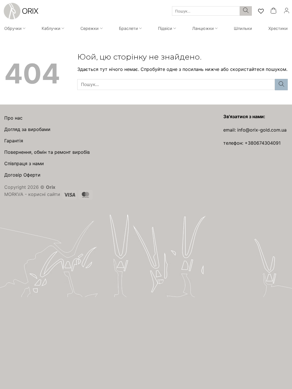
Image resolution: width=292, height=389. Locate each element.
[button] (273, 11)
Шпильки (243, 28)
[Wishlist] (261, 11)
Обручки (13, 28)
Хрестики (278, 28)
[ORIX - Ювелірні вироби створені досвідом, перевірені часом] (20, 11)
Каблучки (51, 28)
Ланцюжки (203, 28)
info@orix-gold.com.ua (262, 130)
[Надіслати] (246, 11)
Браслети (128, 28)
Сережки (89, 28)
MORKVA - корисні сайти (32, 194)
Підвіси (165, 28)
